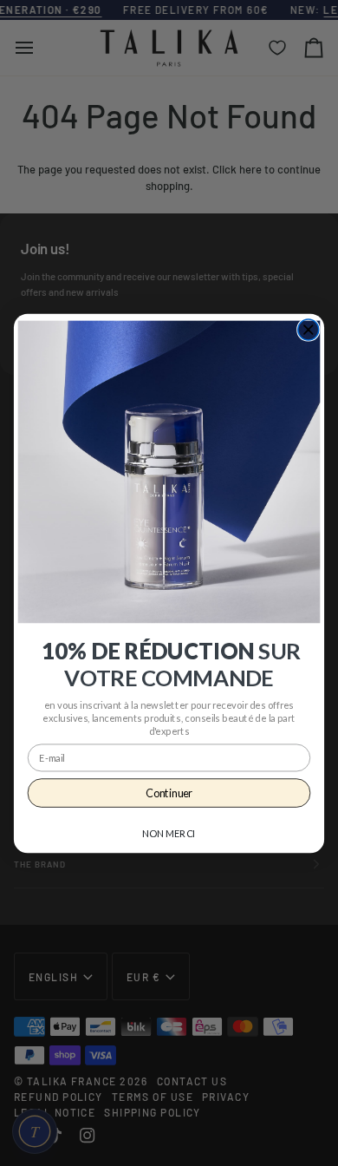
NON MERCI (169, 833)
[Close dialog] (308, 329)
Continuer (169, 792)
